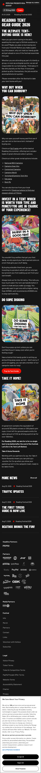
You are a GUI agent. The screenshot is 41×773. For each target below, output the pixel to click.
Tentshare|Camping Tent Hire (16, 176)
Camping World (11, 172)
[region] (20, 734)
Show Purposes (20, 769)
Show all (33, 478)
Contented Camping (13, 169)
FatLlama (8, 179)
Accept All (20, 757)
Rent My (8, 182)
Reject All (20, 763)
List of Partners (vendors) (11, 750)
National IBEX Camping (14, 163)
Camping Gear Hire (12, 166)
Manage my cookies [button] (32, 2)
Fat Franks (14, 148)
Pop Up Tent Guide (11, 371)
